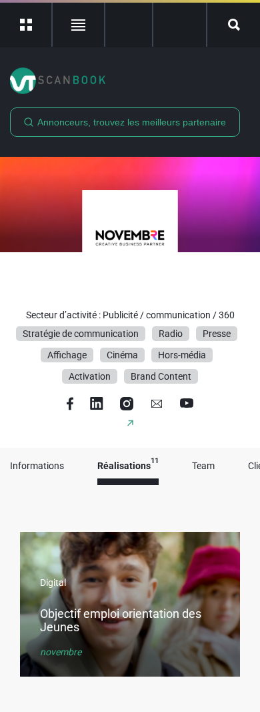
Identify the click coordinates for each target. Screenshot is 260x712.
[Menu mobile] (26, 25)
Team (203, 466)
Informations (37, 466)
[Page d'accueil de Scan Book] (130, 80)
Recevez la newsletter (179, 25)
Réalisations (128, 466)
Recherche (233, 25)
